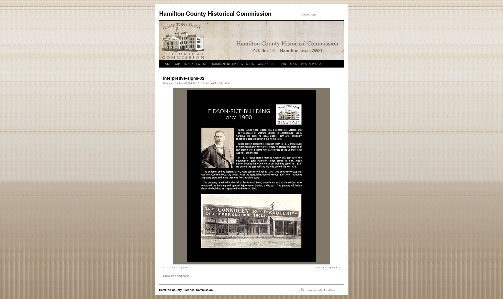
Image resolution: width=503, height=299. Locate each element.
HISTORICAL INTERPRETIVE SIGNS (232, 64)
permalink (183, 275)
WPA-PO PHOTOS (311, 64)
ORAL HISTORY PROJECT (191, 64)
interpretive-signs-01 (177, 267)
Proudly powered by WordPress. (320, 289)
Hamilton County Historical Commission (215, 13)
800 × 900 (217, 83)
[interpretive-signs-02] (251, 176)
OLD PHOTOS (266, 64)
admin (169, 83)
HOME (167, 64)
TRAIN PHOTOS (287, 64)
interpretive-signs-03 (326, 267)
